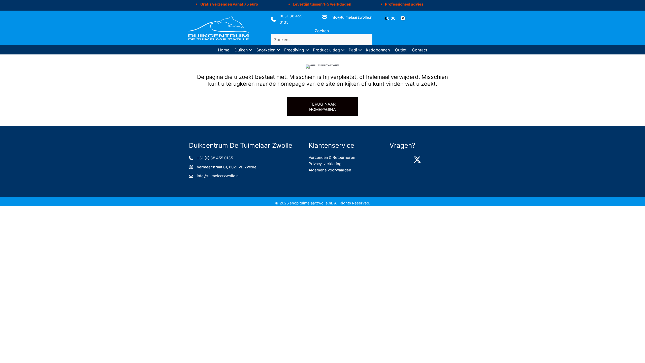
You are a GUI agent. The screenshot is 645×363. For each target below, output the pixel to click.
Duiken (241, 49)
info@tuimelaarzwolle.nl (352, 17)
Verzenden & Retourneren (332, 157)
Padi (353, 49)
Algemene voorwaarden (330, 170)
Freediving (294, 49)
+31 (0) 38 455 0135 (215, 158)
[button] (251, 49)
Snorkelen (265, 49)
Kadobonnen (378, 49)
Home (223, 49)
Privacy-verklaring (325, 163)
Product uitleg (326, 49)
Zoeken (322, 30)
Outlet (401, 49)
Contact (419, 49)
